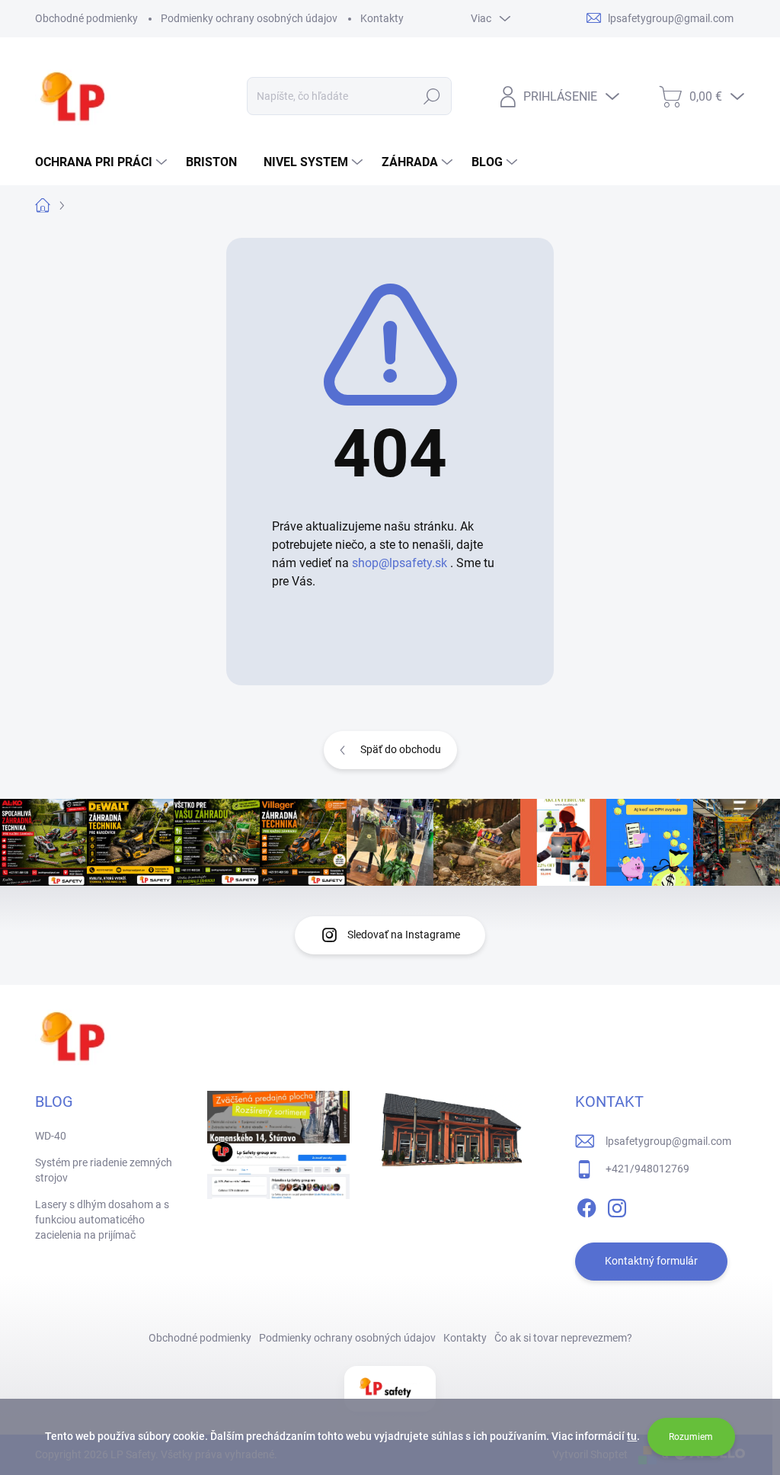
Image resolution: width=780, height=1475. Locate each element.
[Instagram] (617, 1205)
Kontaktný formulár (651, 1261)
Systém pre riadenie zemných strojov (103, 1170)
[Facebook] (586, 1205)
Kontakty (382, 18)
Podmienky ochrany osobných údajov (249, 18)
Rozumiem (691, 1437)
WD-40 (50, 1136)
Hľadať (431, 96)
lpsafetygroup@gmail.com (668, 1141)
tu (632, 1436)
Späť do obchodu (400, 749)
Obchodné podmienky (86, 18)
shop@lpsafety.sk (399, 563)
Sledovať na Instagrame (403, 934)
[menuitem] (103, 162)
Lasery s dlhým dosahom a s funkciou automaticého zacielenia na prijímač (102, 1219)
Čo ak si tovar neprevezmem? (563, 1338)
